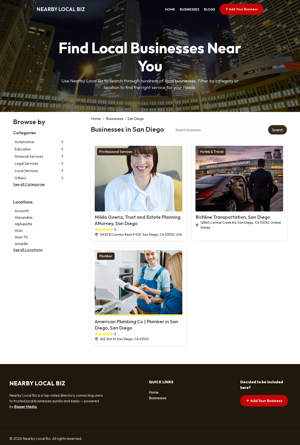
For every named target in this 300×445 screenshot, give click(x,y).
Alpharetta (23, 224)
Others (20, 178)
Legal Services (26, 163)
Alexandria (23, 217)
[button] (62, 142)
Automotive (24, 141)
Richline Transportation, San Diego (232, 217)
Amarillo (21, 243)
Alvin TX (21, 237)
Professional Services (115, 152)
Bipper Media (25, 406)
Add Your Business (243, 9)
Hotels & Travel (211, 152)
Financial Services (29, 156)
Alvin (18, 230)
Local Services (26, 170)
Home (170, 9)
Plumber (105, 256)
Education (23, 149)
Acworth (22, 210)
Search (277, 129)
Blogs (209, 9)
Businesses (189, 9)
